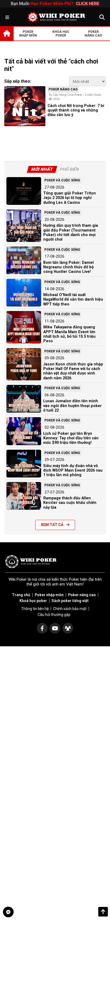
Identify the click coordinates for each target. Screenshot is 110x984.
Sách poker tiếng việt (70, 601)
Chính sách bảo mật (70, 609)
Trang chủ (21, 595)
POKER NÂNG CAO (93, 33)
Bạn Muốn (55, 3)
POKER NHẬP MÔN (28, 33)
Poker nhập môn (49, 595)
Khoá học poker (33, 601)
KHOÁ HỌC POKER (60, 33)
